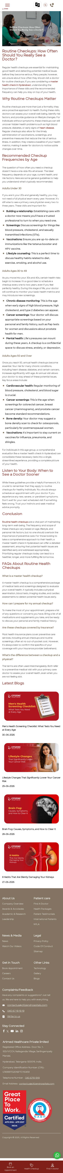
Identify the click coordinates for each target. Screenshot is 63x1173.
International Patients (45, 919)
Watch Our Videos (11, 946)
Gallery (37, 973)
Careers (6, 973)
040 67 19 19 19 (15, 1010)
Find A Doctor (41, 903)
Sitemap (38, 951)
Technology (40, 968)
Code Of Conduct (43, 946)
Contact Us (8, 978)
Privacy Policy (41, 941)
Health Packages (42, 909)
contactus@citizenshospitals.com (27, 1005)
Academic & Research (14, 914)
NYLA (36, 924)
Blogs (37, 978)
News (5, 941)
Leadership (8, 919)
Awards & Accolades (13, 909)
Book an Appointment (10, 1168)
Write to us (13, 1016)
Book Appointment (12, 968)
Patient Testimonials (44, 914)
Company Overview (12, 903)
